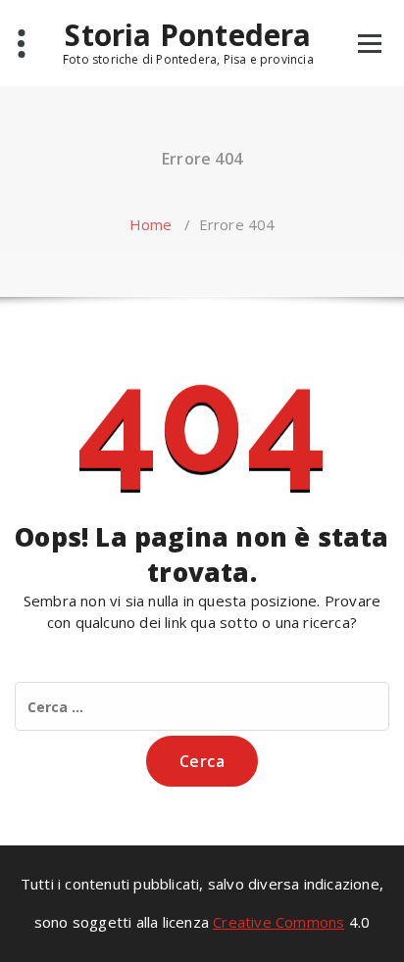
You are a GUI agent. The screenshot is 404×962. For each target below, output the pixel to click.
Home (151, 224)
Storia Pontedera (188, 35)
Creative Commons (278, 922)
